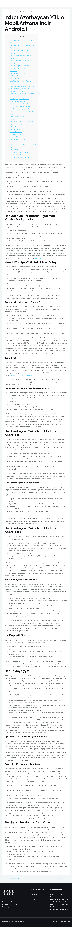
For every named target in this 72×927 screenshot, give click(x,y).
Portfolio (33, 897)
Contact (33, 899)
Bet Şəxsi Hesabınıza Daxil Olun (19, 88)
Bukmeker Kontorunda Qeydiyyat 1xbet (22, 86)
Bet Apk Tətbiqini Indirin (17, 91)
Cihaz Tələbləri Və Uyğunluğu (19, 116)
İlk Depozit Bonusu (16, 76)
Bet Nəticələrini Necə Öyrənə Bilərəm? (21, 109)
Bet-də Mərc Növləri (16, 132)
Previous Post (14, 878)
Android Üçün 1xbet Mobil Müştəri (20, 152)
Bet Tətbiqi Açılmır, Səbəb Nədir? (20, 66)
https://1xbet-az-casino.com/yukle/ (21, 375)
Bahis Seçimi (14, 119)
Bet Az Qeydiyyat (15, 78)
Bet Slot (12, 53)
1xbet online (38, 258)
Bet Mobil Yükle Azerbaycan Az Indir (21, 155)
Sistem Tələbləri (15, 149)
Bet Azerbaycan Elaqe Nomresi (19, 157)
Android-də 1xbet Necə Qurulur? (20, 50)
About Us (34, 894)
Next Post (59, 878)
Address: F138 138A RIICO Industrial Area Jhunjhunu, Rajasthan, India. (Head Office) (59, 896)
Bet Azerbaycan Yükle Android (19, 73)
